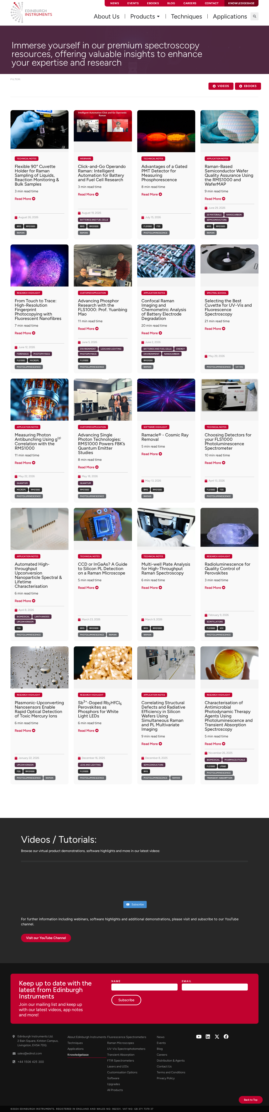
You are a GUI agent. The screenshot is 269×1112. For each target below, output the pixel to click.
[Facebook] (226, 1036)
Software (113, 1078)
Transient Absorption (219, 778)
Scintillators (215, 621)
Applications (75, 1049)
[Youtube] (198, 1036)
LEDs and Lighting (111, 348)
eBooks (153, 3)
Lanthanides (41, 616)
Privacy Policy (166, 1078)
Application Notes (217, 158)
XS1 (221, 628)
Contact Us (164, 1066)
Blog (171, 3)
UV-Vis (239, 367)
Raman (21, 232)
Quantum (22, 483)
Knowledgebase (78, 1055)
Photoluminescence (155, 232)
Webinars (85, 158)
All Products (115, 1090)
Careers (189, 3)
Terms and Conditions (171, 1072)
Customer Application (93, 293)
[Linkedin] (208, 1036)
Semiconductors (217, 219)
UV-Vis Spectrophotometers (126, 1049)
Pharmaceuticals (234, 759)
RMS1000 (30, 226)
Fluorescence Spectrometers (126, 1037)
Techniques (75, 1043)
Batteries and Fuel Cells (94, 219)
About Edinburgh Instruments (86, 1037)
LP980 (223, 766)
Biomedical (23, 616)
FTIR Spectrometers (120, 1060)
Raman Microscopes (120, 1043)
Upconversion (25, 621)
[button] (254, 16)
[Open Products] (158, 16)
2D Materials (214, 214)
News (114, 3)
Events (133, 3)
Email (187, 981)
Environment (88, 348)
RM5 (19, 226)
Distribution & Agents (171, 1060)
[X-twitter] (217, 1036)
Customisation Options (122, 1072)
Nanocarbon (234, 214)
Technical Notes (26, 158)
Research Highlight (28, 293)
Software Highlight (155, 427)
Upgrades (113, 1084)
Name (116, 981)
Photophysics (41, 354)
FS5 (158, 226)
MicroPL (34, 360)
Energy (180, 348)
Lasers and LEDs (118, 1066)
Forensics (23, 354)
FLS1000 (148, 226)
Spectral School (216, 293)
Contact (212, 3)
